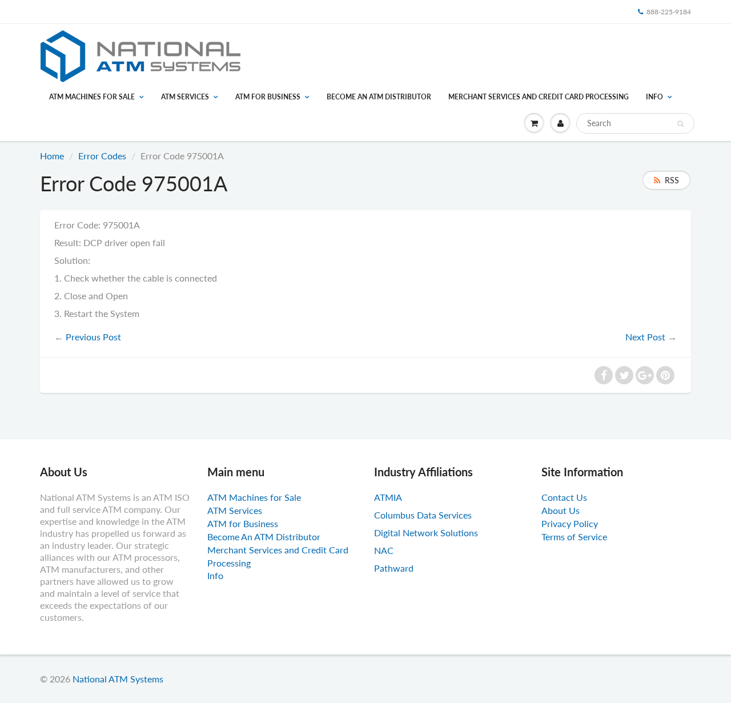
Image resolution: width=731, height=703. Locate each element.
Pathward (393, 568)
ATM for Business (267, 97)
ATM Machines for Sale (92, 97)
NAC (383, 550)
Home (52, 155)
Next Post (645, 336)
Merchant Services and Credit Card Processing (538, 97)
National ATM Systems (118, 678)
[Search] (680, 124)
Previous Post (93, 336)
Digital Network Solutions (426, 532)
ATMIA (388, 497)
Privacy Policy (569, 523)
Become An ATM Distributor (379, 97)
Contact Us (564, 497)
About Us (560, 510)
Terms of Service (574, 536)
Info (654, 97)
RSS (672, 180)
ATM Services (185, 97)
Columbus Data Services (423, 514)
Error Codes (102, 155)
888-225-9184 (668, 11)
